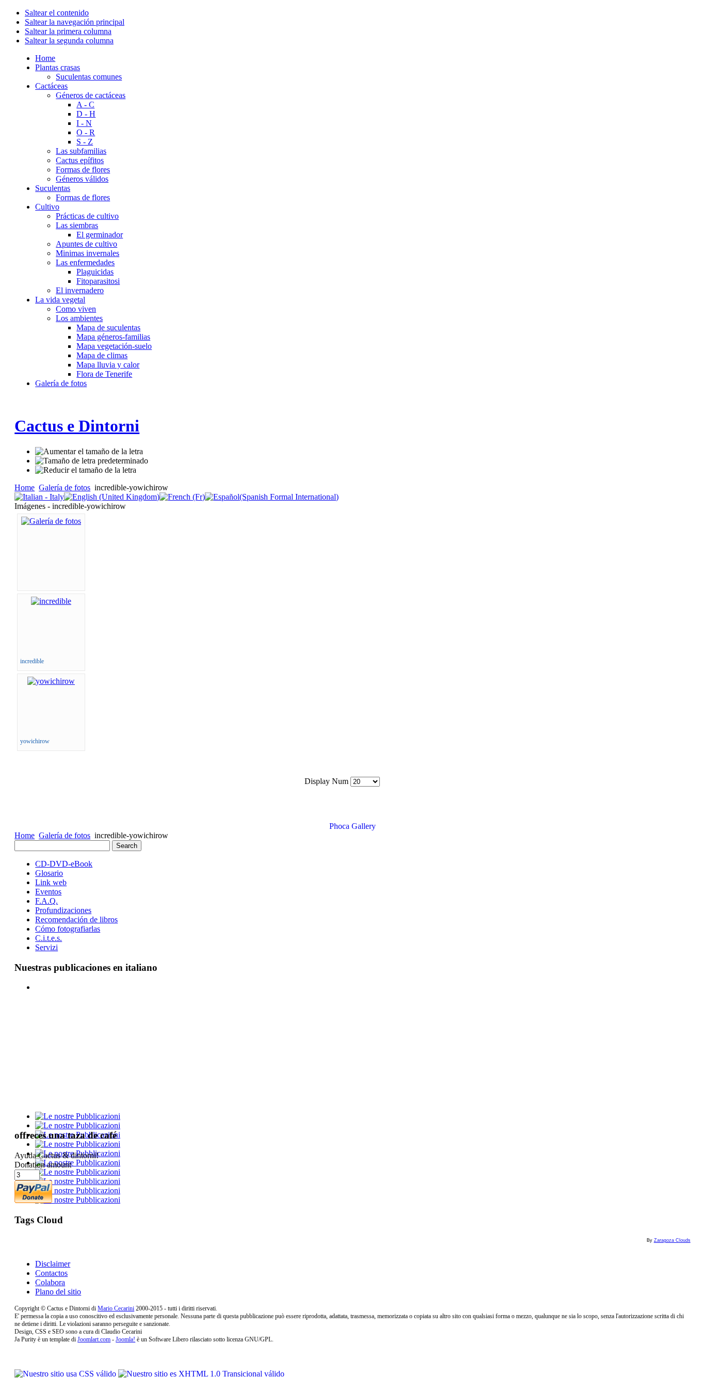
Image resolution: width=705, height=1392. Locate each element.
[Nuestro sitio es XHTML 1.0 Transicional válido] (201, 1373)
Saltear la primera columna (68, 31)
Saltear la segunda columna (69, 40)
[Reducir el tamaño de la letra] (85, 470)
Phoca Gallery (352, 826)
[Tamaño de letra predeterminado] (91, 461)
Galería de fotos (64, 487)
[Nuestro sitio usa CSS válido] (66, 1373)
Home (24, 487)
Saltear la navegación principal (74, 22)
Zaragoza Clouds (672, 1240)
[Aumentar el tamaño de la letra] (89, 451)
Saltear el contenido (57, 12)
